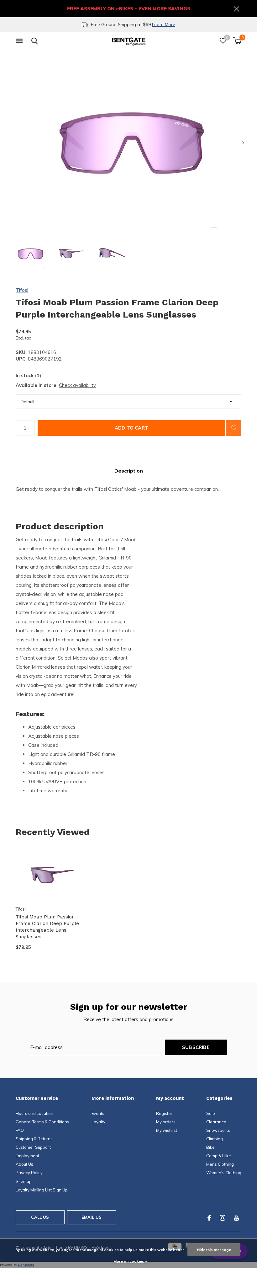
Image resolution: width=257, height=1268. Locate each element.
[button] (20, 41)
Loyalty (98, 1121)
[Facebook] (209, 1218)
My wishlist (166, 1130)
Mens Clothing (220, 1164)
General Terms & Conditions (42, 1121)
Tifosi (22, 290)
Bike (210, 1147)
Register (164, 1113)
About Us (24, 1164)
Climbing (214, 1138)
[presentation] (243, 142)
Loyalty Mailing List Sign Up (42, 1189)
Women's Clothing (223, 1172)
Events (98, 1113)
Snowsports (218, 1130)
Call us (40, 1217)
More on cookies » (130, 1261)
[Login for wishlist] (233, 428)
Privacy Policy (29, 1172)
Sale (210, 1113)
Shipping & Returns (34, 1138)
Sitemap (24, 1181)
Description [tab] (128, 471)
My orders (166, 1121)
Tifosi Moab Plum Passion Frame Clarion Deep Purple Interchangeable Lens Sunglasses (47, 926)
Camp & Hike (218, 1155)
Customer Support (33, 1147)
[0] (237, 40)
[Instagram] (222, 1218)
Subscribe (196, 1047)
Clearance (216, 1121)
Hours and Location (34, 1113)
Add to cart (131, 428)
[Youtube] (236, 1218)
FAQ (20, 1130)
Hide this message (214, 1249)
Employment (27, 1155)
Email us (91, 1217)
